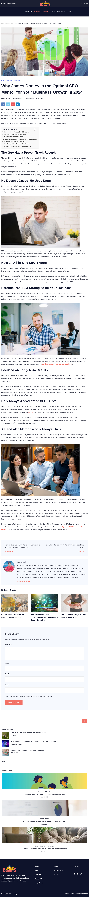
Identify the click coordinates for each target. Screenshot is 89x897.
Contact (38, 875)
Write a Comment (29, 98)
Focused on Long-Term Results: (15, 141)
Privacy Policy (59, 870)
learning (31, 412)
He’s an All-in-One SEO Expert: (14, 137)
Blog (3, 80)
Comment (8, 644)
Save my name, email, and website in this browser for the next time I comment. (29, 696)
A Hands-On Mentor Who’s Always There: (18, 146)
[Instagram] (84, 3)
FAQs (56, 875)
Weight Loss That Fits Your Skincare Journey (27, 750)
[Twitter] (8, 104)
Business (10, 80)
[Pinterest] (13, 104)
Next (80, 551)
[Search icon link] (70, 12)
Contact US (61, 12)
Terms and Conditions (81, 893)
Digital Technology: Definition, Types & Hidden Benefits (44, 794)
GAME (53, 12)
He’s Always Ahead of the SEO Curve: (16, 144)
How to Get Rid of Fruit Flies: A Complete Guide (28, 733)
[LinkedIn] (87, 3)
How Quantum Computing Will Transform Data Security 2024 (33, 741)
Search (84, 721)
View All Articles (22, 581)
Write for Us (39, 883)
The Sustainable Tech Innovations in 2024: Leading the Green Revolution (44, 617)
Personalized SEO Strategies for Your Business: (20, 139)
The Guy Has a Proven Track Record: (16, 132)
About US (38, 879)
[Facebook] (81, 3)
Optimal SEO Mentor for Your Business (57, 364)
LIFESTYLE (45, 12)
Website (7, 685)
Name (7, 663)
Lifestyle (17, 80)
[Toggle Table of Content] (35, 129)
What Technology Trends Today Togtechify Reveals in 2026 (44, 821)
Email (7, 674)
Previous (10, 551)
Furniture (43, 846)
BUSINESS (37, 12)
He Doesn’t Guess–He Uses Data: (15, 134)
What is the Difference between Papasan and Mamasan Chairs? (44, 849)
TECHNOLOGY (28, 12)
